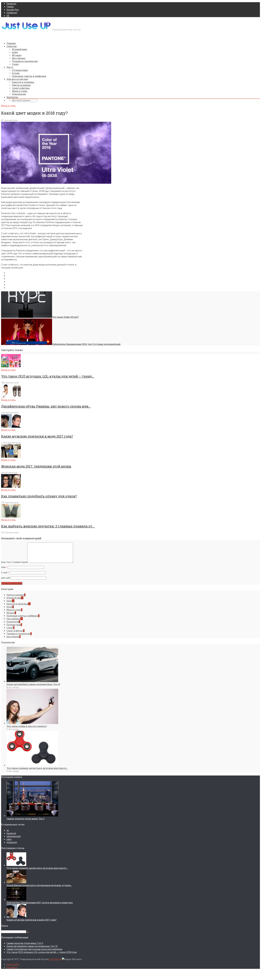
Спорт (15, 64)
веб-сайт (5, 577)
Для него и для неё (17, 79)
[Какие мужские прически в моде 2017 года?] (11, 426)
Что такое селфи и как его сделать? (27, 726)
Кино (15, 52)
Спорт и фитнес (21, 88)
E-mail (5, 572)
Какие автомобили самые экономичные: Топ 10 (33, 684)
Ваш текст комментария (14, 562)
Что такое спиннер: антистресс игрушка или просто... (37, 768)
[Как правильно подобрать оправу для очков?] (11, 486)
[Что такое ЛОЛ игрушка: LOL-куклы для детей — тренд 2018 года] (11, 366)
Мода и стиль (19, 91)
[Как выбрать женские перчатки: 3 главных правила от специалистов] (11, 516)
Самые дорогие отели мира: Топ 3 (25, 818)
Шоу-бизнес (19, 58)
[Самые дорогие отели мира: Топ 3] (32, 815)
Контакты (12, 97)
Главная (11, 43)
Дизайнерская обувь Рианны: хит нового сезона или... (46, 406)
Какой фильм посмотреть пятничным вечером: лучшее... (39, 885)
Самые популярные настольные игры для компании (34, 949)
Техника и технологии (25, 61)
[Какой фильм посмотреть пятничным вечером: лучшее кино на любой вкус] (16, 882)
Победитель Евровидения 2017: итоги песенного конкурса (40, 902)
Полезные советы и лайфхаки (29, 76)
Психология (19, 94)
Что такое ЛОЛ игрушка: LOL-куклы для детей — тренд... (47, 376)
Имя (4, 567)
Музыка (16, 55)
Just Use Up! (55, 959)
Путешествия (20, 70)
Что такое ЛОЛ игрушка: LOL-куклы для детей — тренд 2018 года (42, 952)
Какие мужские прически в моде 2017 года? (37, 436)
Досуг (10, 67)
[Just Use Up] (26, 29)
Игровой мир (19, 49)
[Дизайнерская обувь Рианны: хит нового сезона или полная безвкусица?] (11, 396)
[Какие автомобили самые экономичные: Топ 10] (32, 681)
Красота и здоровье (23, 82)
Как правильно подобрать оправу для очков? (39, 496)
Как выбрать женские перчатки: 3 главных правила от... (48, 526)
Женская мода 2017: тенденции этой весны (36, 466)
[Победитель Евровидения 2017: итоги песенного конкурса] (16, 899)
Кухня (15, 73)
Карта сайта (13, 964)
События (12, 46)
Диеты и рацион (21, 85)
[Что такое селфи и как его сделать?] (32, 723)
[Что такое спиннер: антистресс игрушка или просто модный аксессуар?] (32, 765)
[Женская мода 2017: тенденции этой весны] (11, 456)
